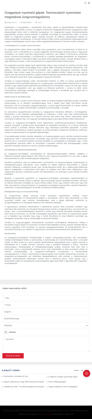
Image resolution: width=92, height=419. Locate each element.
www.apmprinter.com (79, 410)
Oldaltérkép (46, 414)
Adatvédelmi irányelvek (63, 414)
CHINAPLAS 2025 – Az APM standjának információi (24, 387)
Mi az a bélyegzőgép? (57, 382)
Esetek (76, 370)
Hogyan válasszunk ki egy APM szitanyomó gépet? (24, 382)
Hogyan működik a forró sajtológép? (63, 387)
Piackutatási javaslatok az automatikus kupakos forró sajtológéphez (17, 376)
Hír (82, 370)
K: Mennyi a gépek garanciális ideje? (63, 377)
